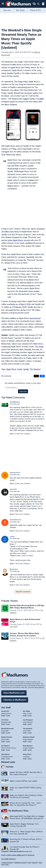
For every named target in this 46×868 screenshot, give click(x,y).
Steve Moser (5, 754)
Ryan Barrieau (27, 746)
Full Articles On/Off (20, 862)
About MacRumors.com (14, 693)
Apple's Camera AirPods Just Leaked (23, 781)
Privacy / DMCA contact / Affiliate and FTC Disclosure (17, 855)
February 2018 (20, 307)
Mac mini (7, 10)
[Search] (39, 4)
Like (22, 433)
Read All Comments (23, 592)
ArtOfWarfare (15, 402)
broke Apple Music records (19, 240)
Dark (6, 864)
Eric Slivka (26, 711)
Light (2, 864)
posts (12, 101)
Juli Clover (14, 626)
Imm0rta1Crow (15, 520)
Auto (40, 862)
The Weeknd (35, 369)
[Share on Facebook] (42, 376)
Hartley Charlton (6, 737)
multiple (40, 99)
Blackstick (14, 569)
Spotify (26, 369)
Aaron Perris (27, 754)
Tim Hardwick (27, 728)
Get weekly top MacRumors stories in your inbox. (23, 383)
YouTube (9, 767)
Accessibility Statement (8, 859)
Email (3, 715)
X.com (8, 715)
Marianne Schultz (29, 737)
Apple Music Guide (14, 369)
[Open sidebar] (43, 4)
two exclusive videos (29, 93)
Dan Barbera (5, 746)
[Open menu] (2, 4)
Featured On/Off (7, 862)
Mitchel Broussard (7, 728)
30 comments (6, 376)
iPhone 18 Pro (35, 10)
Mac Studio (20, 10)
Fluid (29, 862)
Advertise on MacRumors (14, 700)
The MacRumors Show (18, 811)
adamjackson (15, 472)
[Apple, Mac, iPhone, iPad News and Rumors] (18, 7)
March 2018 (25, 304)
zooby (12, 536)
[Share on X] (36, 376)
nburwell (13, 489)
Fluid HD (34, 862)
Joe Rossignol (28, 720)
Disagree (27, 433)
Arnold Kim (5, 711)
